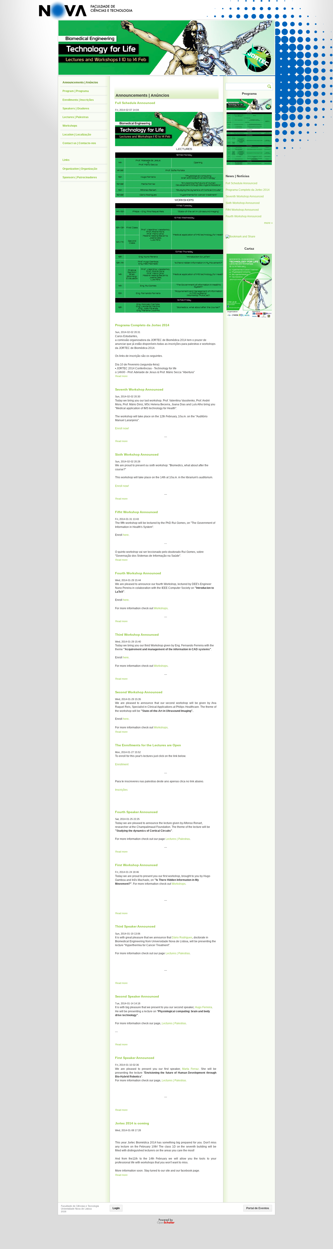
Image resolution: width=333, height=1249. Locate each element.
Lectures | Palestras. (174, 1080)
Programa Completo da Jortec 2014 (142, 325)
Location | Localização (77, 134)
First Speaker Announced (134, 1058)
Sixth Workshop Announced (137, 454)
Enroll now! (122, 428)
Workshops (161, 608)
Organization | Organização (80, 168)
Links (66, 160)
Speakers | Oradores (76, 108)
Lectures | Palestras (178, 839)
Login (116, 1208)
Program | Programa (76, 91)
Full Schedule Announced (135, 103)
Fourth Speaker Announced (136, 812)
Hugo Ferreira (203, 1007)
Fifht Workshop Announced (136, 512)
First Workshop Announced (136, 865)
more (267, 223)
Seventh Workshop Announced (139, 389)
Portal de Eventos (257, 1208)
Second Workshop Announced (138, 692)
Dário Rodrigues (182, 937)
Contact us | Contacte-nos (79, 143)
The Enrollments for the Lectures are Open (148, 745)
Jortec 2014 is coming (132, 1123)
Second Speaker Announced (137, 996)
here (126, 534)
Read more (121, 376)
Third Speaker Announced (135, 926)
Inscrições (121, 789)
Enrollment (121, 764)
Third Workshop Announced (137, 634)
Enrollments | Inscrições (78, 99)
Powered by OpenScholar (166, 1221)
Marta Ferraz (190, 1068)
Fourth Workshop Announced (138, 573)
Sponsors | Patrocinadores (80, 177)
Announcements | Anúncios (80, 82)
